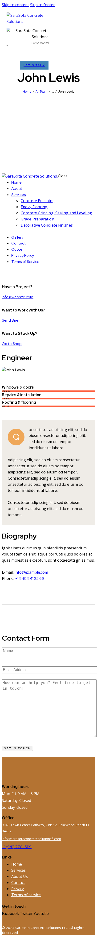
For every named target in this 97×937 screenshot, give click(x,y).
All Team (42, 92)
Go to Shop (12, 343)
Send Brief (11, 320)
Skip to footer (42, 4)
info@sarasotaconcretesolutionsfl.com (31, 839)
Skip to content (15, 4)
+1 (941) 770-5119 (17, 846)
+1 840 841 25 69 (29, 578)
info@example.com (31, 572)
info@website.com (17, 296)
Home (27, 92)
